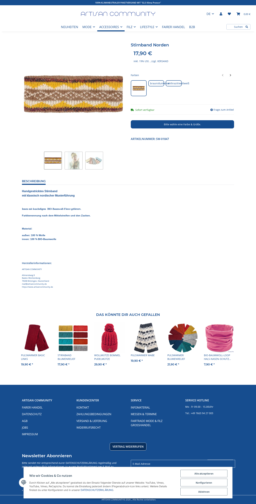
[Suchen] (247, 26)
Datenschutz (32, 414)
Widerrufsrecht (88, 427)
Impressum (30, 434)
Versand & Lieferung (91, 421)
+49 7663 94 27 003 (202, 413)
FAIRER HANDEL (173, 27)
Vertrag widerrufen (128, 447)
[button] (221, 13)
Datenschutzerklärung (81, 463)
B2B (192, 27)
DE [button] (209, 14)
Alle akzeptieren (204, 473)
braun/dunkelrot (157, 83)
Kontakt (82, 407)
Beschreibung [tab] (34, 181)
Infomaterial (140, 407)
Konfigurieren (204, 482)
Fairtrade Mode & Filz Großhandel (146, 423)
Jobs (25, 427)
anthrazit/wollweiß (175, 83)
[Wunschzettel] (229, 13)
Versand (162, 61)
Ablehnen (204, 491)
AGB (25, 421)
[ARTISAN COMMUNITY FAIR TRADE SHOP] (118, 14)
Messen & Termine (144, 414)
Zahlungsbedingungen (93, 414)
